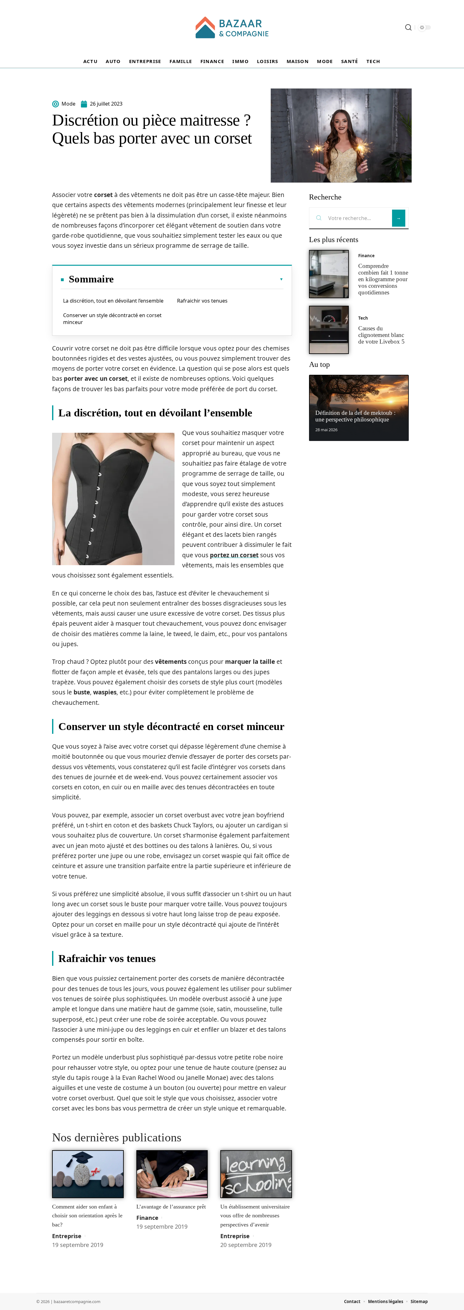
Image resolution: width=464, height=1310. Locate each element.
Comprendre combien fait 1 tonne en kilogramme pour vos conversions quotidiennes (383, 279)
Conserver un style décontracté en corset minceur (112, 319)
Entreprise (66, 1236)
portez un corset (234, 555)
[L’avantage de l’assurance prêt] (172, 1174)
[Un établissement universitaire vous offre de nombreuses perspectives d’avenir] (256, 1174)
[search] (408, 27)
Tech (363, 318)
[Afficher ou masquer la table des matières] (198, 279)
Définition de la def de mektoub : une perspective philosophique (355, 416)
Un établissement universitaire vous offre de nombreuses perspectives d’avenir (255, 1215)
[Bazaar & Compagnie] (232, 27)
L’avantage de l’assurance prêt (171, 1206)
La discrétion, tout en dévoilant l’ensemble (113, 300)
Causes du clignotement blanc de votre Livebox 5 (381, 335)
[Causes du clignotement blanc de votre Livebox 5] (328, 330)
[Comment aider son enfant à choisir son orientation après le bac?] (87, 1174)
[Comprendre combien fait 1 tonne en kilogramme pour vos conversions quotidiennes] (328, 274)
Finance (147, 1217)
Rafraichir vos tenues (202, 300)
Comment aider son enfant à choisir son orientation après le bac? (87, 1215)
